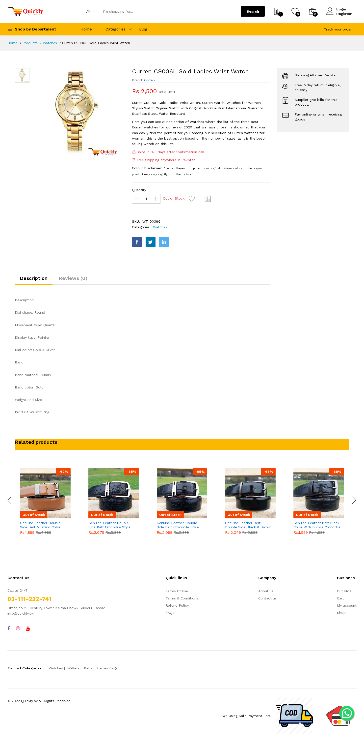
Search (253, 11)
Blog (143, 29)
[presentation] (10, 500)
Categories (115, 29)
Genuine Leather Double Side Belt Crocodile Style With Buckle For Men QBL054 (109, 525)
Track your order (338, 29)
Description (34, 278)
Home (86, 29)
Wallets (73, 668)
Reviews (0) (73, 278)
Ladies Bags (107, 668)
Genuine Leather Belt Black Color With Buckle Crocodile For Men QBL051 (316, 525)
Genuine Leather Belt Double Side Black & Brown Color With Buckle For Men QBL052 (248, 525)
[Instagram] (18, 628)
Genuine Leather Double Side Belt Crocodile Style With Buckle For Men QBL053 (178, 525)
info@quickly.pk (20, 613)
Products (30, 43)
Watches (50, 43)
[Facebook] (8, 628)
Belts (88, 668)
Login (341, 9)
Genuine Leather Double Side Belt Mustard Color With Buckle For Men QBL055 (40, 525)
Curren (149, 80)
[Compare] (208, 199)
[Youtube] (28, 628)
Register (344, 14)
